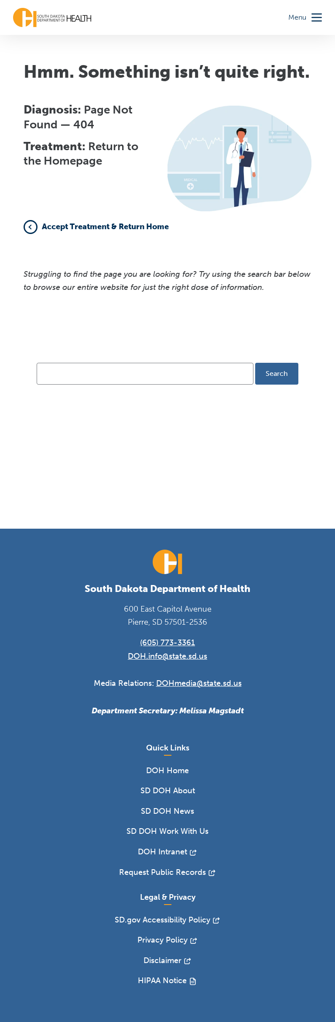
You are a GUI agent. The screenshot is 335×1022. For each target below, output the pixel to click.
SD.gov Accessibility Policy (162, 920)
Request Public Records (162, 872)
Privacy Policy (162, 940)
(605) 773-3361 (167, 642)
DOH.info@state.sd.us (167, 656)
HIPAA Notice (162, 980)
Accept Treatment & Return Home (105, 226)
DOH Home (167, 770)
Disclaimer (162, 960)
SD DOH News (167, 811)
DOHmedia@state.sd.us (199, 683)
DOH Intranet (162, 852)
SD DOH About (167, 790)
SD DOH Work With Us (167, 831)
